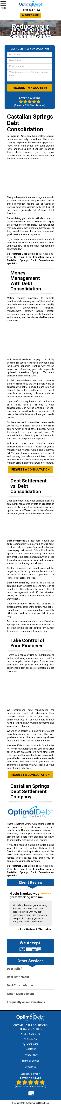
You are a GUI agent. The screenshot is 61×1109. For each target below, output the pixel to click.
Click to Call (32, 15)
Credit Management (20, 993)
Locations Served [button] (30, 1074)
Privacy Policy (31, 1055)
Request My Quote (28, 87)
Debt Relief (14, 968)
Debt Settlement (18, 977)
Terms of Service (30, 1060)
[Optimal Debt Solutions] (30, 1017)
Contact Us (30, 1066)
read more (36, 921)
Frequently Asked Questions (26, 1002)
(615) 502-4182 (30, 9)
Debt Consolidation (20, 985)
